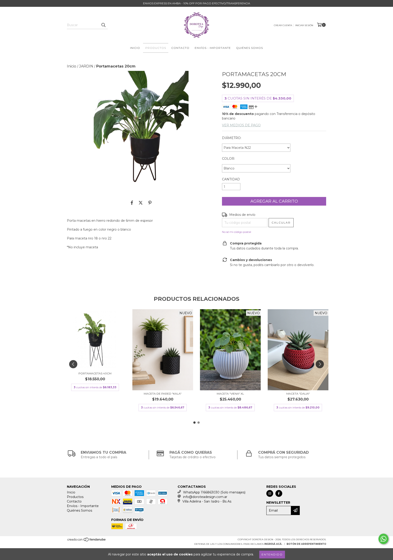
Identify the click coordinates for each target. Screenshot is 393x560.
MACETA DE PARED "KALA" (162, 393)
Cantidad (231, 179)
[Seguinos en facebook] (278, 493)
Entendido (272, 554)
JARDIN (86, 66)
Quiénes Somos (249, 48)
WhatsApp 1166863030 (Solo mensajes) (214, 492)
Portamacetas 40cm (94, 373)
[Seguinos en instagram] (269, 493)
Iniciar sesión (304, 25)
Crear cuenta (283, 25)
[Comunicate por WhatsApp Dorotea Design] (383, 539)
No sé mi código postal (236, 232)
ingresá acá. (273, 544)
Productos (155, 48)
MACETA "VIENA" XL (230, 393)
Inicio (135, 48)
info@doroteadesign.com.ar (205, 497)
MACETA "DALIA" (298, 393)
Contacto (180, 48)
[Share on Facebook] (132, 202)
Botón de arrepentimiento (306, 544)
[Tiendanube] (87, 540)
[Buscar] (103, 25)
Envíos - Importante (213, 48)
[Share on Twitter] (141, 202)
